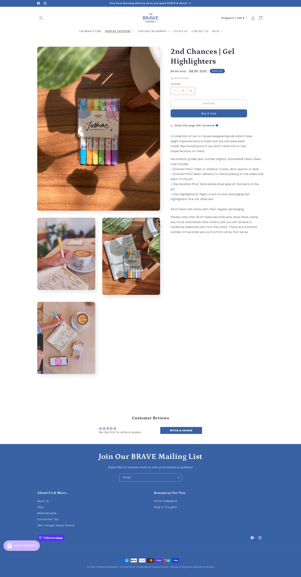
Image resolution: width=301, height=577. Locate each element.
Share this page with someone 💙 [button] (196, 125)
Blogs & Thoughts (165, 507)
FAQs (40, 507)
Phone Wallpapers (165, 501)
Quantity (175, 84)
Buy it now (209, 113)
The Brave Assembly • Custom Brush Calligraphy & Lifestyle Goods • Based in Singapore (144, 566)
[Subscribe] (178, 477)
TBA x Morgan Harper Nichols (55, 525)
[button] (41, 18)
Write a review (181, 430)
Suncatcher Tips (48, 519)
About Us (43, 501)
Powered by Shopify (203, 566)
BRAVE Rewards (47, 513)
